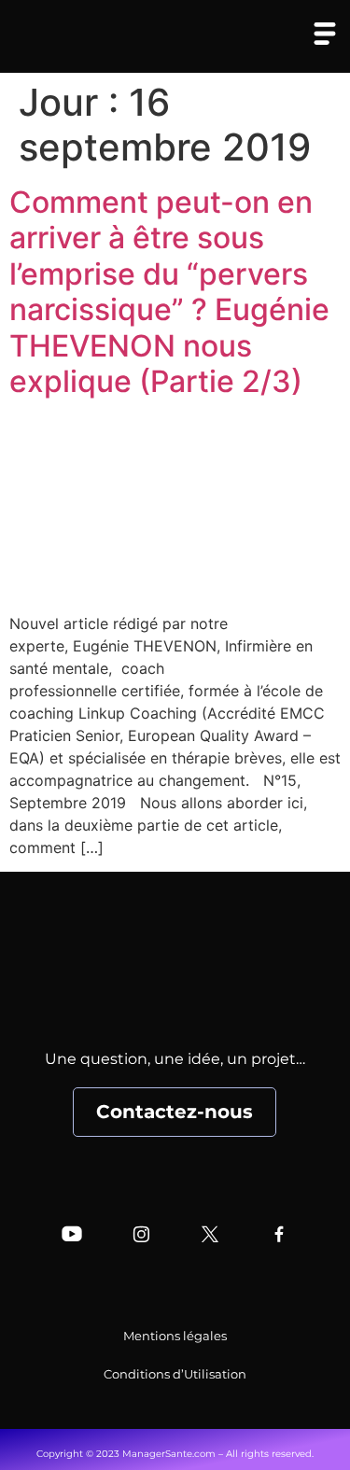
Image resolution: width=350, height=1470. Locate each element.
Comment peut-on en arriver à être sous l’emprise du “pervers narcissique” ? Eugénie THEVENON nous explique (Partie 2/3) (169, 291)
